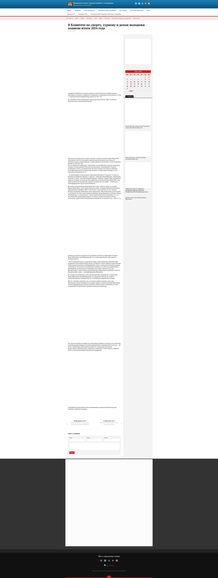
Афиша (100, 18)
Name (71, 437)
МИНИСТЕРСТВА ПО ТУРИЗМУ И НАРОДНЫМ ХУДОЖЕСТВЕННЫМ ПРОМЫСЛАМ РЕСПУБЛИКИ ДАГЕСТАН (136, 190)
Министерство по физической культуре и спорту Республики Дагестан (137, 126)
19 (134, 84)
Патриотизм (136, 18)
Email (88, 437)
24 (127, 86)
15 (145, 81)
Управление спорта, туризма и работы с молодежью (93, 3)
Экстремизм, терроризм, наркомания (121, 18)
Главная (69, 10)
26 (134, 86)
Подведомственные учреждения (107, 10)
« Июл (131, 91)
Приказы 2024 (71, 14)
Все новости (70, 18)
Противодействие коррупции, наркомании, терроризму (106, 14)
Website (106, 437)
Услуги (148, 10)
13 (138, 81)
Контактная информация (136, 10)
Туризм (82, 18)
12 (134, 81)
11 (131, 81)
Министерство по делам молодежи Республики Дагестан (135, 158)
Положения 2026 (82, 14)
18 (131, 84)
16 (149, 81)
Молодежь (89, 18)
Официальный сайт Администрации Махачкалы (135, 198)
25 (131, 86)
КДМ (95, 18)
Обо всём (107, 18)
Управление (78, 10)
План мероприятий (89, 10)
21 (141, 84)
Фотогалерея (123, 10)
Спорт (76, 18)
